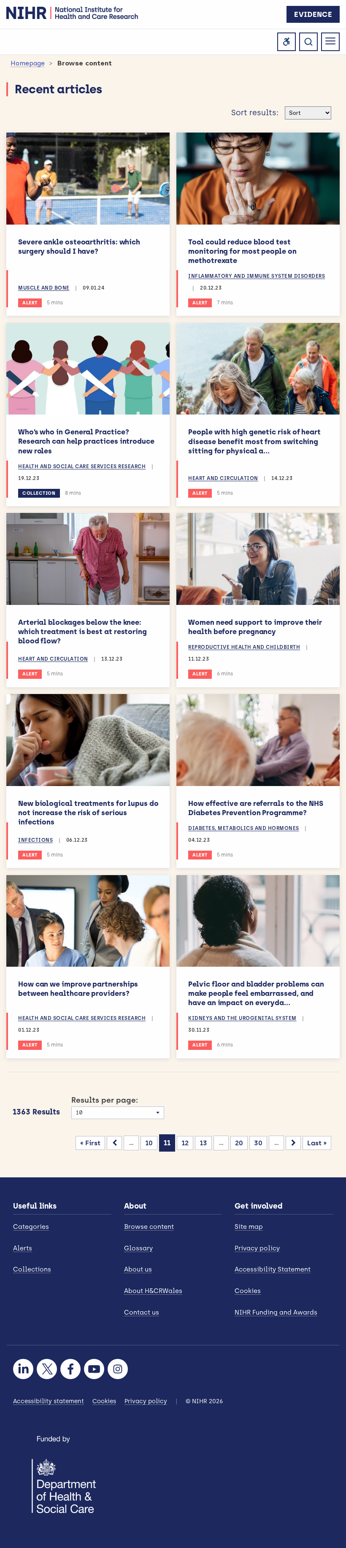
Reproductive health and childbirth (244, 647)
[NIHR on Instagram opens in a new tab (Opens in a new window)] (118, 1369)
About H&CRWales (153, 1291)
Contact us (141, 1312)
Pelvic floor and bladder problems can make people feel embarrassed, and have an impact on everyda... (256, 993)
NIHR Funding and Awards (276, 1312)
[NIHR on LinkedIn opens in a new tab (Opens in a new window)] (23, 1369)
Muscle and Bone (44, 288)
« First (90, 1143)
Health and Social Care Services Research (82, 466)
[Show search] (308, 42)
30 (258, 1143)
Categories (31, 1227)
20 (239, 1143)
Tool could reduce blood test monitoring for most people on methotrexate (242, 251)
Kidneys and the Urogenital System (242, 1018)
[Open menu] (330, 42)
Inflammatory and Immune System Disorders (256, 276)
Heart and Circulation (223, 478)
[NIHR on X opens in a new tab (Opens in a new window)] (47, 1369)
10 (149, 1143)
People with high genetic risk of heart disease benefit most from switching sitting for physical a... (254, 441)
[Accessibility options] (286, 42)
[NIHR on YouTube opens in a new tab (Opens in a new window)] (94, 1369)
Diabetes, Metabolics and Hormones (243, 828)
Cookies (248, 1291)
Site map (249, 1227)
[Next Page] (293, 1143)
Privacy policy (257, 1248)
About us (138, 1269)
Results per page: (104, 1100)
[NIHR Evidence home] (72, 13)
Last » (317, 1143)
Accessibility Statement (273, 1269)
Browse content (149, 1227)
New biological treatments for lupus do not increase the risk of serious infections (88, 812)
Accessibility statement (48, 1401)
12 (185, 1143)
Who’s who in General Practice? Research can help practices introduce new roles (86, 441)
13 (203, 1143)
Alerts (22, 1248)
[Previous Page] (114, 1143)
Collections (32, 1269)
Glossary (138, 1248)
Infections (35, 840)
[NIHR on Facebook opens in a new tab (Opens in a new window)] (70, 1369)
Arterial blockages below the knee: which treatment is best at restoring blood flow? (82, 631)
